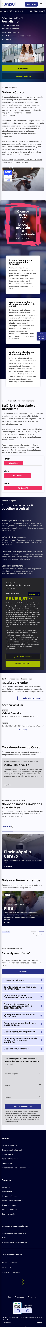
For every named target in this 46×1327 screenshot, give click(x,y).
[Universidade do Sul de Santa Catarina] (13, 4)
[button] (34, 933)
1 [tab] (3, 931)
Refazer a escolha (25, 657)
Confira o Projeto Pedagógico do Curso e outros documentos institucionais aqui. (22, 161)
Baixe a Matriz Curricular (32, 698)
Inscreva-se (31, 4)
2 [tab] (4, 931)
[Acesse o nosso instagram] (21, 1291)
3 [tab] (6, 931)
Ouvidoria (5, 1163)
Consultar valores (23, 76)
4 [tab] (8, 931)
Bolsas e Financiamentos (11, 1201)
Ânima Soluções (8, 1210)
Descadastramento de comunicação (16, 1168)
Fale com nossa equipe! (23, 1106)
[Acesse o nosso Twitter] (25, 1291)
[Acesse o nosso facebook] (17, 1291)
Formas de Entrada (9, 1196)
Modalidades (7, 1192)
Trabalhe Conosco (9, 1205)
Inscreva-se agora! (23, 664)
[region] (23, 773)
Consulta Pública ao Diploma (13, 1233)
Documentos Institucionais (12, 1150)
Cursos (4, 1187)
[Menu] (41, 4)
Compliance (6, 1154)
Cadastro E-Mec (8, 1145)
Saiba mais (7, 1322)
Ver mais (23, 730)
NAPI (4, 1238)
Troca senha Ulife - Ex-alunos (13, 1242)
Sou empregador (8, 1214)
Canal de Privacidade (11, 1121)
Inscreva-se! (23, 68)
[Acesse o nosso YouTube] (29, 1291)
